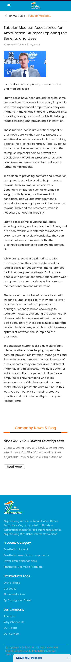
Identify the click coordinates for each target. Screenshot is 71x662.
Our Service (11, 634)
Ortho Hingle (12, 583)
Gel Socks (10, 589)
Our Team (10, 628)
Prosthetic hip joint (16, 549)
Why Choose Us (14, 622)
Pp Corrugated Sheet (17, 600)
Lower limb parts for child (20, 561)
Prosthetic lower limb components (26, 555)
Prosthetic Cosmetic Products (23, 567)
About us (9, 616)
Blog (22, 16)
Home (13, 16)
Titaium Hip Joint (15, 594)
